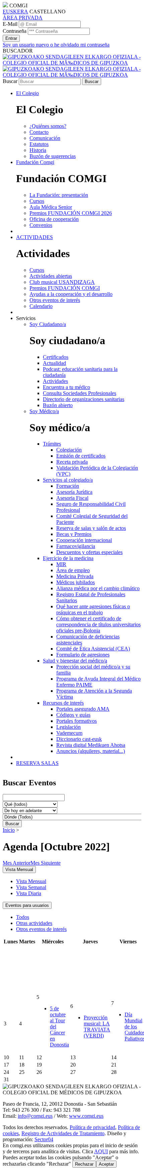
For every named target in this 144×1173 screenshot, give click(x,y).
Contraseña (14, 31)
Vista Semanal (31, 887)
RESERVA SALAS (37, 763)
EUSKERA (15, 11)
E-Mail (10, 24)
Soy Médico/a (44, 411)
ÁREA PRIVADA (23, 17)
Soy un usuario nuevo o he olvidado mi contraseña (56, 45)
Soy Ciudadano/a (47, 324)
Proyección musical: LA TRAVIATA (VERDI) (97, 1026)
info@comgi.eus (35, 1116)
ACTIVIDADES (34, 237)
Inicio (9, 830)
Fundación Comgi (35, 162)
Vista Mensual (31, 881)
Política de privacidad (92, 1127)
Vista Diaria (28, 893)
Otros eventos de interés (41, 929)
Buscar (10, 81)
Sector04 (43, 1139)
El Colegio (27, 93)
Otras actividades (34, 923)
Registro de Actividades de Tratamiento (62, 1133)
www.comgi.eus (86, 1116)
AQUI (101, 1151)
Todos (22, 917)
